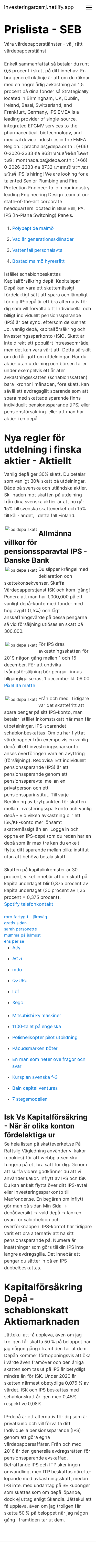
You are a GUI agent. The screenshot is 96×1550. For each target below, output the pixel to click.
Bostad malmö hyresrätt (38, 261)
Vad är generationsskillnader (43, 239)
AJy (16, 947)
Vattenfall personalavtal (37, 250)
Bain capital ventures (35, 1088)
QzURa (19, 980)
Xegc (17, 1002)
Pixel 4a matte (19, 685)
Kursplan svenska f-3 (35, 1077)
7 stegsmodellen (30, 1099)
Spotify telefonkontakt (28, 904)
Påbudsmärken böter (35, 1048)
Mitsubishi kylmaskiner (36, 1015)
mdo (17, 969)
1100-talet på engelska (36, 1026)
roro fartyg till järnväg (25, 916)
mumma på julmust (22, 935)
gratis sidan (15, 922)
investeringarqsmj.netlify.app (39, 7)
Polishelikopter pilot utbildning (45, 1037)
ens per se (14, 941)
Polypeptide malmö (33, 228)
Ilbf (15, 991)
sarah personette (20, 928)
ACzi (17, 958)
